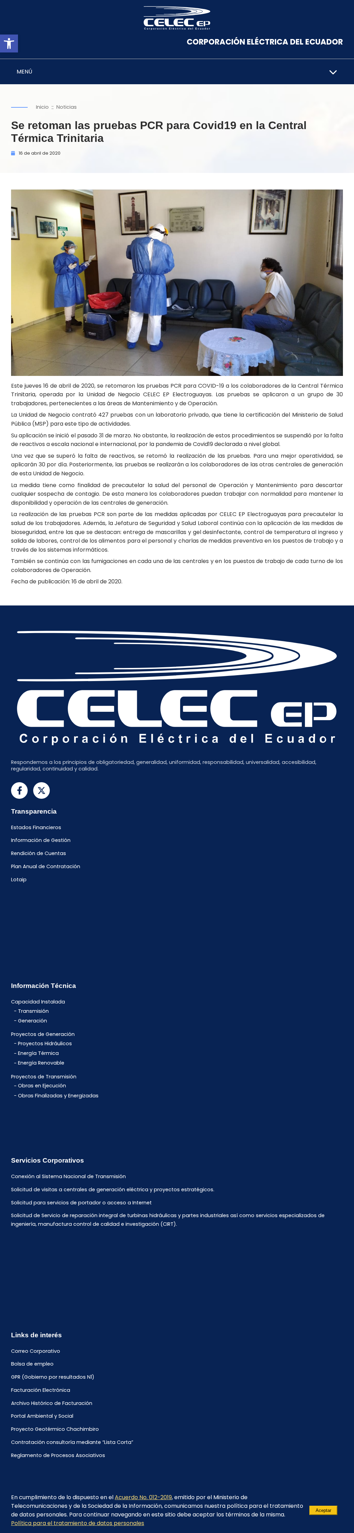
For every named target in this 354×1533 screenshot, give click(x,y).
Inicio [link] (42, 107)
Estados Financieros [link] (36, 827)
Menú (24, 72)
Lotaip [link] (19, 879)
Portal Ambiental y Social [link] (42, 1416)
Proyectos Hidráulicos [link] (45, 1043)
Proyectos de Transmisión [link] (43, 1076)
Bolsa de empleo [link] (32, 1364)
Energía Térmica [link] (38, 1053)
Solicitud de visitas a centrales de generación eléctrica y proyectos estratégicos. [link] (112, 1189)
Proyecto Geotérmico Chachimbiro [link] (55, 1429)
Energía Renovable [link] (41, 1063)
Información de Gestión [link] (41, 840)
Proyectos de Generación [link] (43, 1034)
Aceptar (323, 1510)
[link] (9, 43)
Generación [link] (32, 1020)
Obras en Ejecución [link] (42, 1086)
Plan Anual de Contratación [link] (45, 866)
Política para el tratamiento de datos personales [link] (77, 1523)
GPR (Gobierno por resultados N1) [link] (52, 1377)
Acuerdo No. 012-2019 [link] (143, 1497)
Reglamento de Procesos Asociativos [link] (58, 1455)
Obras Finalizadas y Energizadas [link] (58, 1095)
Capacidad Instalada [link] (38, 1002)
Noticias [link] (66, 107)
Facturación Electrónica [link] (40, 1390)
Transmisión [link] (33, 1011)
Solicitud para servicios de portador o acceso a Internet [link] (81, 1202)
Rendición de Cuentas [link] (38, 853)
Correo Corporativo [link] (35, 1351)
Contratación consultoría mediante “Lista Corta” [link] (72, 1442)
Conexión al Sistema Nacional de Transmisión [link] (68, 1176)
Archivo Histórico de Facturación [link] (51, 1403)
